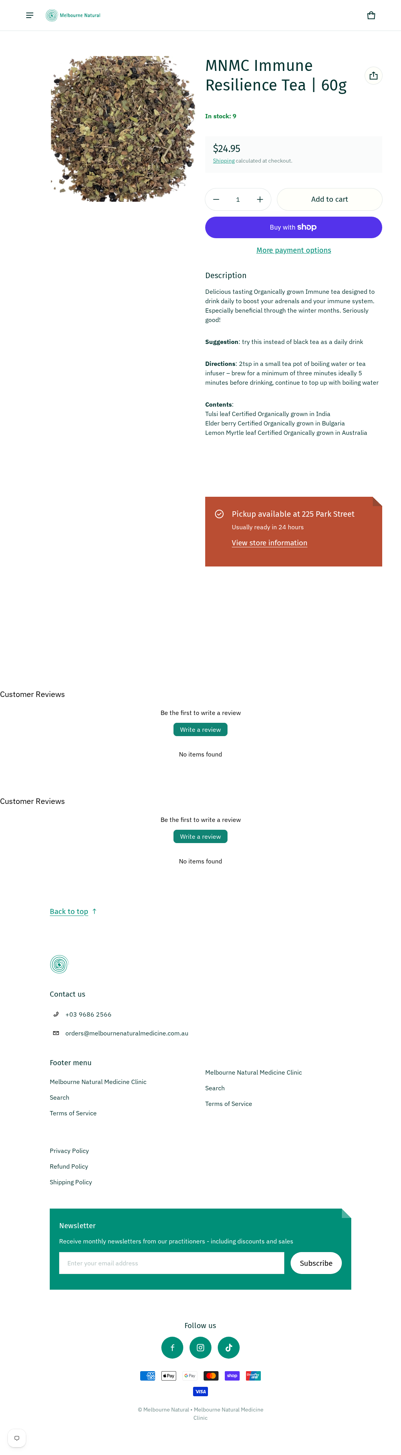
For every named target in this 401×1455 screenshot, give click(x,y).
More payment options (293, 250)
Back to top (69, 911)
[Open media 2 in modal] (123, 129)
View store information (269, 542)
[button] (371, 15)
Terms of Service (73, 1113)
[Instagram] (200, 1348)
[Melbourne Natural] (72, 15)
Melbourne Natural (166, 1409)
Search (59, 1097)
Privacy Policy (69, 1151)
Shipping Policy (71, 1182)
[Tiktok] (229, 1348)
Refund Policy (69, 1166)
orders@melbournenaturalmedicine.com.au (126, 1033)
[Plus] (260, 199)
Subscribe (316, 1263)
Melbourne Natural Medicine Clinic (98, 1082)
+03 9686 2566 (88, 1014)
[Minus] (216, 199)
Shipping (224, 160)
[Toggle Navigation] (30, 15)
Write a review (200, 729)
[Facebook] (172, 1348)
